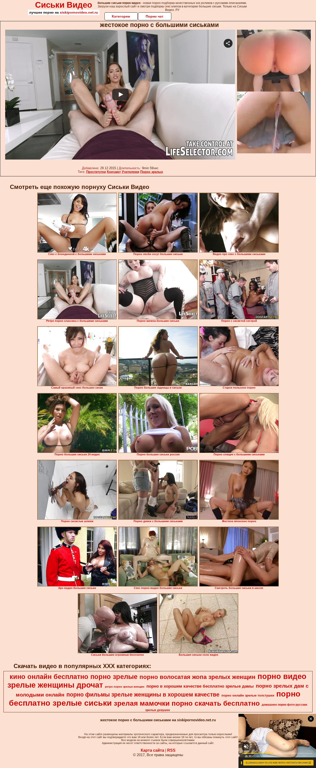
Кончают (114, 172)
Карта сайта (152, 750)
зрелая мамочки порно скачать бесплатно (187, 703)
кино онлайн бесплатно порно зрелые (74, 676)
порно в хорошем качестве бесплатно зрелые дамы (200, 686)
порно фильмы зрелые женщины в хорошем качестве (142, 694)
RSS (171, 750)
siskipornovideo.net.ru (79, 12)
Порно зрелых (151, 172)
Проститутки (96, 172)
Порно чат (154, 16)
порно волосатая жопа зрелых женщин (197, 677)
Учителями (130, 172)
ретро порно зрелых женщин (124, 686)
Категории (121, 16)
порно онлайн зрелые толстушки (247, 695)
